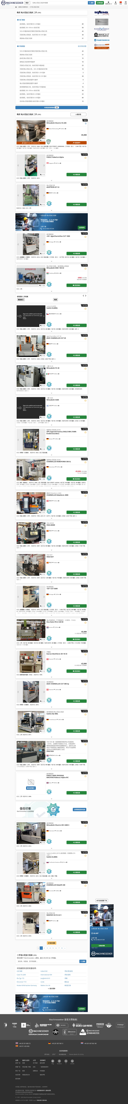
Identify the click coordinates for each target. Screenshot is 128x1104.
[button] (126, 2)
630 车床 (19, 971)
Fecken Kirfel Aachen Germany (27, 985)
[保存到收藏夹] (85, 158)
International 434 (46, 975)
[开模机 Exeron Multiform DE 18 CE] (31, 662)
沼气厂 (54, 1054)
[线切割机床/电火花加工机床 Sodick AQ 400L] (31, 722)
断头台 (67, 982)
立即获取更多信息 (79, 810)
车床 (55, 300)
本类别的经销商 (51, 107)
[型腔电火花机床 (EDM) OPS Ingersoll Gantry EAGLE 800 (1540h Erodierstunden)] (31, 440)
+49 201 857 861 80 (90, 1043)
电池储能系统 (62, 1054)
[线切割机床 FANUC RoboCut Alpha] (31, 165)
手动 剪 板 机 (69, 971)
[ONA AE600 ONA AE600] (31, 533)
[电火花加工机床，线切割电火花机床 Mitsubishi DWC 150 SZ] (31, 276)
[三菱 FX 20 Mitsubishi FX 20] (31, 376)
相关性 (79, 114)
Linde (42, 982)
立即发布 (82, 228)
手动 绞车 (68, 975)
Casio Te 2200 (21, 975)
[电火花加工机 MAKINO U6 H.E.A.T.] (31, 923)
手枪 (66, 978)
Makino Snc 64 (45, 985)
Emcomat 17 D (21, 982)
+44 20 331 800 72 (24, 1043)
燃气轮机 (46, 1054)
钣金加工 (21, 300)
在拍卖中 (77, 143)
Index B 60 (44, 971)
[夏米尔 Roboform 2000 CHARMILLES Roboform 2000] (31, 503)
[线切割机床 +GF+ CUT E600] (31, 597)
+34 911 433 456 (24, 1046)
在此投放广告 (102, 901)
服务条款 (44, 1100)
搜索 (92, 3)
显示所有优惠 (82, 46)
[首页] (16, 7)
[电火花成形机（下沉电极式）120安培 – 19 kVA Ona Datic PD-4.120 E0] (31, 630)
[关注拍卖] (86, 123)
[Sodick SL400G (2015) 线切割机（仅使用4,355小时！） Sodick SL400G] (31, 863)
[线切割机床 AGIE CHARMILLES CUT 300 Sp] (31, 692)
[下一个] (43, 131)
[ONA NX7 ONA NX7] (31, 565)
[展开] (51, 150)
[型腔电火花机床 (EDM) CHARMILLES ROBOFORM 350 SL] (31, 470)
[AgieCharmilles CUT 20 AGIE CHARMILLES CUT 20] (31, 346)
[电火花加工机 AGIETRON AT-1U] (31, 195)
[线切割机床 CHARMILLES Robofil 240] (31, 893)
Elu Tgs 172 (20, 978)
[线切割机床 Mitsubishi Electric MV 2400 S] (31, 833)
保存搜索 (52, 943)
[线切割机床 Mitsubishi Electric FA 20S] (31, 131)
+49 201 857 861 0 (57, 1043)
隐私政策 (39, 1100)
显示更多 (52, 988)
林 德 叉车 (68, 985)
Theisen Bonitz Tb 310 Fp (76, 1054)
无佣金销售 (102, 945)
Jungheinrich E (45, 978)
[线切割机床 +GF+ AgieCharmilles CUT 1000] (31, 244)
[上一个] (18, 131)
